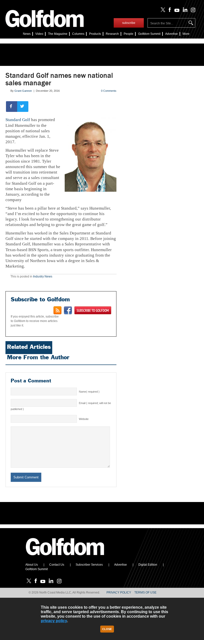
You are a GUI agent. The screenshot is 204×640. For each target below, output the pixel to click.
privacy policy (54, 621)
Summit (149, 34)
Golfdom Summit (36, 569)
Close (107, 629)
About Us (31, 564)
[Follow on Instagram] (191, 11)
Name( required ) (89, 391)
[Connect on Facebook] (68, 310)
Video (39, 34)
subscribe (128, 23)
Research (112, 34)
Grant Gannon (23, 90)
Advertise (171, 34)
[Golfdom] (65, 557)
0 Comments (108, 90)
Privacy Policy (118, 592)
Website (84, 418)
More (186, 34)
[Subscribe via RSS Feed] (57, 310)
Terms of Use (145, 592)
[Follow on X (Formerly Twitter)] (162, 11)
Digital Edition (147, 564)
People (128, 34)
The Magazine (57, 34)
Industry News (42, 276)
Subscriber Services (89, 564)
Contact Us (56, 564)
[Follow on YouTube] (175, 11)
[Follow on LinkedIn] (184, 11)
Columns (78, 34)
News (27, 34)
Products (95, 34)
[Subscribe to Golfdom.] (92, 310)
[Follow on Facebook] (169, 11)
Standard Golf (17, 119)
